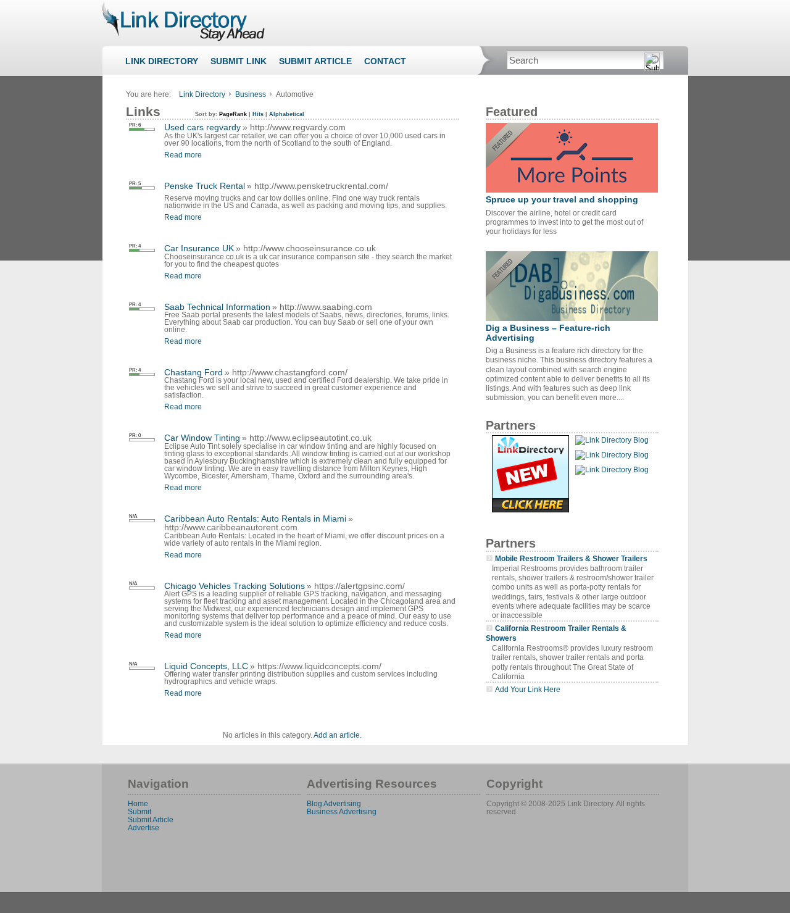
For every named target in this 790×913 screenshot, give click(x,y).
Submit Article (315, 61)
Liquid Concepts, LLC (206, 666)
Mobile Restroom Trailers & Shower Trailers (571, 558)
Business (250, 94)
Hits (258, 114)
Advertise (143, 827)
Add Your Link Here (527, 689)
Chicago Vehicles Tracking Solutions (234, 586)
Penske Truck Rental (204, 186)
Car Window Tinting (202, 438)
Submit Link (238, 61)
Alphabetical (286, 114)
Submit (139, 811)
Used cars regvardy (202, 127)
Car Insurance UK (199, 248)
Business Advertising (341, 811)
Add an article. (338, 735)
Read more (183, 155)
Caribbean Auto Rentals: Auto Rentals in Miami (255, 518)
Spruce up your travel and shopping (562, 199)
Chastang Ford (193, 372)
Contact (385, 61)
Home (138, 803)
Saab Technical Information (217, 307)
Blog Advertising (334, 803)
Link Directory (161, 61)
